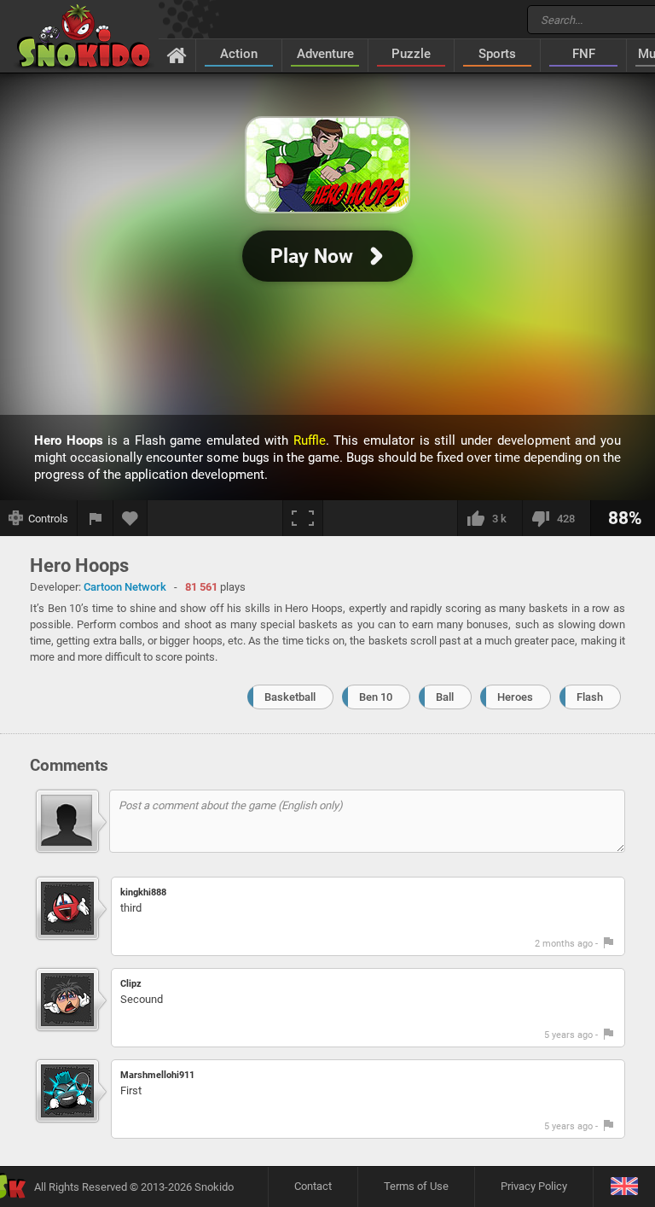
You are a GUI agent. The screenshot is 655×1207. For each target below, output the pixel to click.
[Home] (177, 55)
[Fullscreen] (302, 518)
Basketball (290, 697)
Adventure (325, 53)
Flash (590, 697)
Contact (313, 1186)
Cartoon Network (125, 586)
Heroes (515, 697)
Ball (445, 697)
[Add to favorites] (130, 518)
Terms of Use (416, 1186)
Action (239, 53)
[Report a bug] (95, 518)
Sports (497, 53)
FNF (583, 53)
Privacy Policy (534, 1186)
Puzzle (411, 53)
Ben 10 (375, 697)
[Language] (624, 1187)
